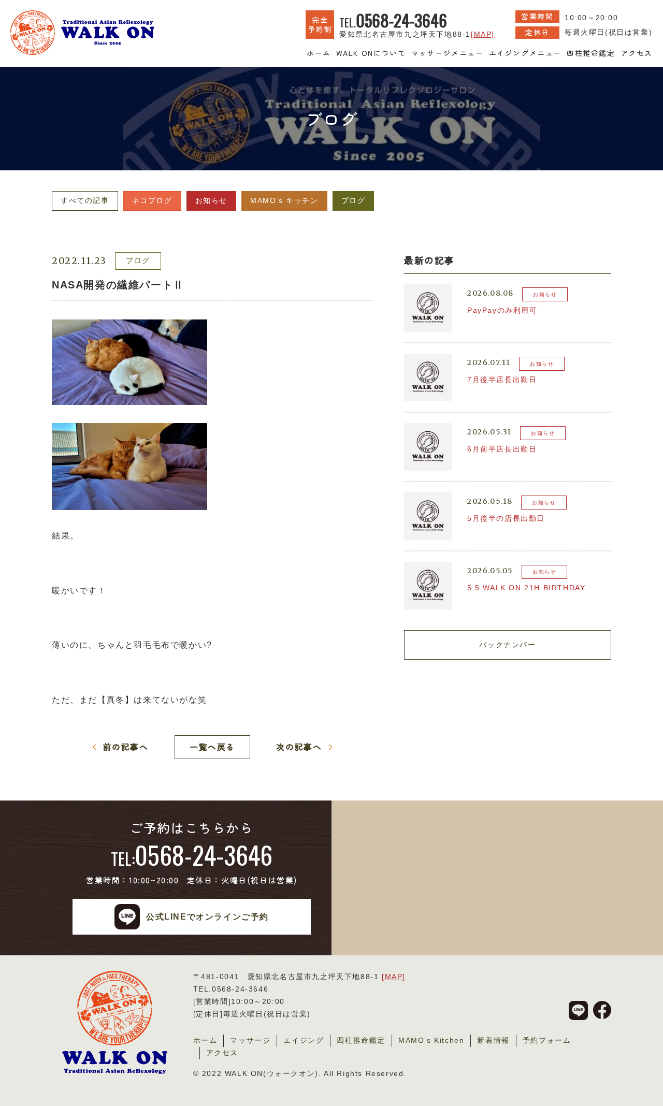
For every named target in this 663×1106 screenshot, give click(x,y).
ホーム (319, 52)
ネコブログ (152, 200)
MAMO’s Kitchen (431, 1040)
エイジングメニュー (525, 52)
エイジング (303, 1040)
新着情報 (493, 1040)
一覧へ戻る (212, 746)
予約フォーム (547, 1040)
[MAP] (483, 34)
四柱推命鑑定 (591, 52)
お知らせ (211, 200)
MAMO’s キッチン (284, 200)
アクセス (637, 52)
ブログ (353, 200)
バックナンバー (507, 645)
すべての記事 (85, 200)
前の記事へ (126, 746)
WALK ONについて (371, 52)
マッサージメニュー (447, 52)
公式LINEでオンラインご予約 (207, 916)
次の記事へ (299, 746)
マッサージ (250, 1040)
